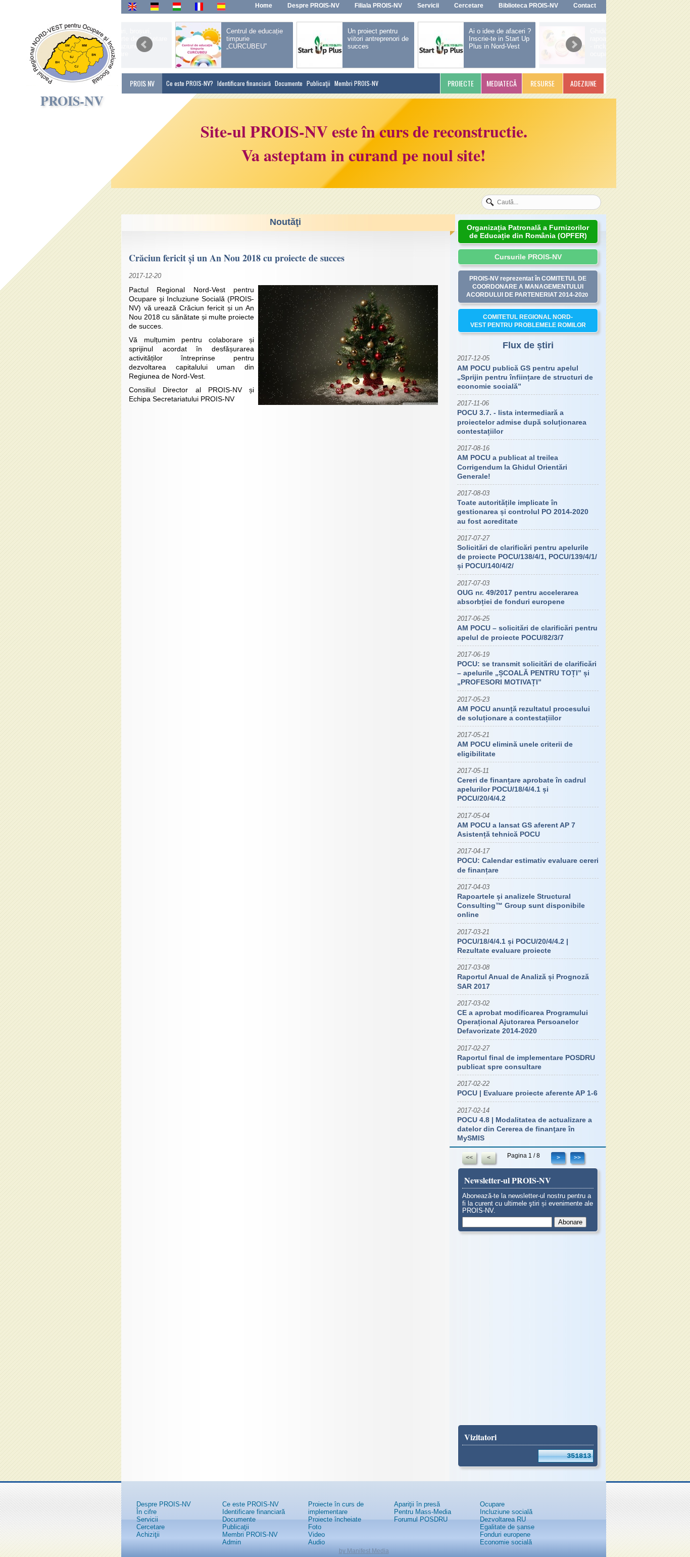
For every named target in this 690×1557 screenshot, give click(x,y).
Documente (289, 83)
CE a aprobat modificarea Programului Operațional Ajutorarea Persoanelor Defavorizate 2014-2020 (522, 1022)
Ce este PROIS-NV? (189, 83)
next (574, 40)
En (132, 6)
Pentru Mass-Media (422, 1512)
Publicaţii (318, 83)
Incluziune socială (506, 1512)
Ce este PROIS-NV (250, 1504)
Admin (231, 1542)
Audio (316, 1542)
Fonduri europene (505, 1534)
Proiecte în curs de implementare (336, 1508)
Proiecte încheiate (334, 1519)
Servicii (147, 1519)
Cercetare (150, 1527)
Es (221, 6)
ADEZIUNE (583, 83)
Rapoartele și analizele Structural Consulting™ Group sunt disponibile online (521, 905)
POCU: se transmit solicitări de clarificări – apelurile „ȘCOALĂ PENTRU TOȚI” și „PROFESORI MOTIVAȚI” (527, 673)
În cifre (146, 1512)
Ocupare (492, 1504)
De (155, 6)
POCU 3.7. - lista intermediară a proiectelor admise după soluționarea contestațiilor (521, 421)
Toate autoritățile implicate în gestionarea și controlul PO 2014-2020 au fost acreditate (522, 511)
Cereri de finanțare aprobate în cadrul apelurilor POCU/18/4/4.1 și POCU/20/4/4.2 (521, 789)
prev (144, 40)
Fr (198, 6)
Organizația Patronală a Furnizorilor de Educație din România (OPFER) (528, 231)
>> (577, 1157)
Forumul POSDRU (421, 1519)
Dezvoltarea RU (503, 1519)
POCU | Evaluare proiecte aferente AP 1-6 (527, 1093)
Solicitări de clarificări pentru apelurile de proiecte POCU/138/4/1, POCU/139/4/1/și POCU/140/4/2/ (527, 556)
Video (316, 1534)
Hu (177, 6)
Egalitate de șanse (507, 1527)
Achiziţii (148, 1534)
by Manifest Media (364, 1550)
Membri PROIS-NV (356, 83)
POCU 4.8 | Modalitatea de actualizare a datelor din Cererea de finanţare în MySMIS (524, 1129)
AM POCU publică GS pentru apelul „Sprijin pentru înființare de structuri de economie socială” (525, 377)
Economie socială (506, 1542)
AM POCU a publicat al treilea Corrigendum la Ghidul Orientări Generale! (512, 466)
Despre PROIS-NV (163, 1504)
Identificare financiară (244, 83)
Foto (314, 1527)
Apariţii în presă (417, 1504)
